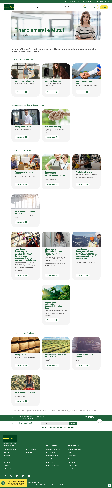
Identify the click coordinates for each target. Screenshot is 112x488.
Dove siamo (80, 1)
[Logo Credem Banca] (9, 7)
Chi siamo (6, 452)
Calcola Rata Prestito (52, 459)
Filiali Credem (72, 459)
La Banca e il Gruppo (9, 449)
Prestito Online (50, 452)
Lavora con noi (104, 1)
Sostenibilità (7, 469)
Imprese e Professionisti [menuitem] (50, 7)
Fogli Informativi (56, 411)
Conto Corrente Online (53, 449)
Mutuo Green (50, 462)
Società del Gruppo (30, 449)
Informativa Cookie (35, 485)
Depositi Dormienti (54, 485)
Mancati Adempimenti (75, 469)
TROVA (73, 423)
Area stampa (7, 462)
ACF (60, 485)
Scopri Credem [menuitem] (20, 7)
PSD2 (41, 485)
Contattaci (72, 1)
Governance (6, 456)
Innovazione (28, 452)
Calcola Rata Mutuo (52, 456)
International (7, 465)
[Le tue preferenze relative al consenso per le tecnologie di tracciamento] (109, 485)
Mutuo (53, 465)
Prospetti (46, 485)
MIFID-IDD (64, 485)
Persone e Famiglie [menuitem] (33, 7)
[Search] (66, 1)
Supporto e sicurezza (92, 1)
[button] (25, 80)
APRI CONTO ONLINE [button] (90, 7)
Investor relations (8, 459)
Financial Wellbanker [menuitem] (66, 7)
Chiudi (25, 481)
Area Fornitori (72, 462)
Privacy (27, 485)
